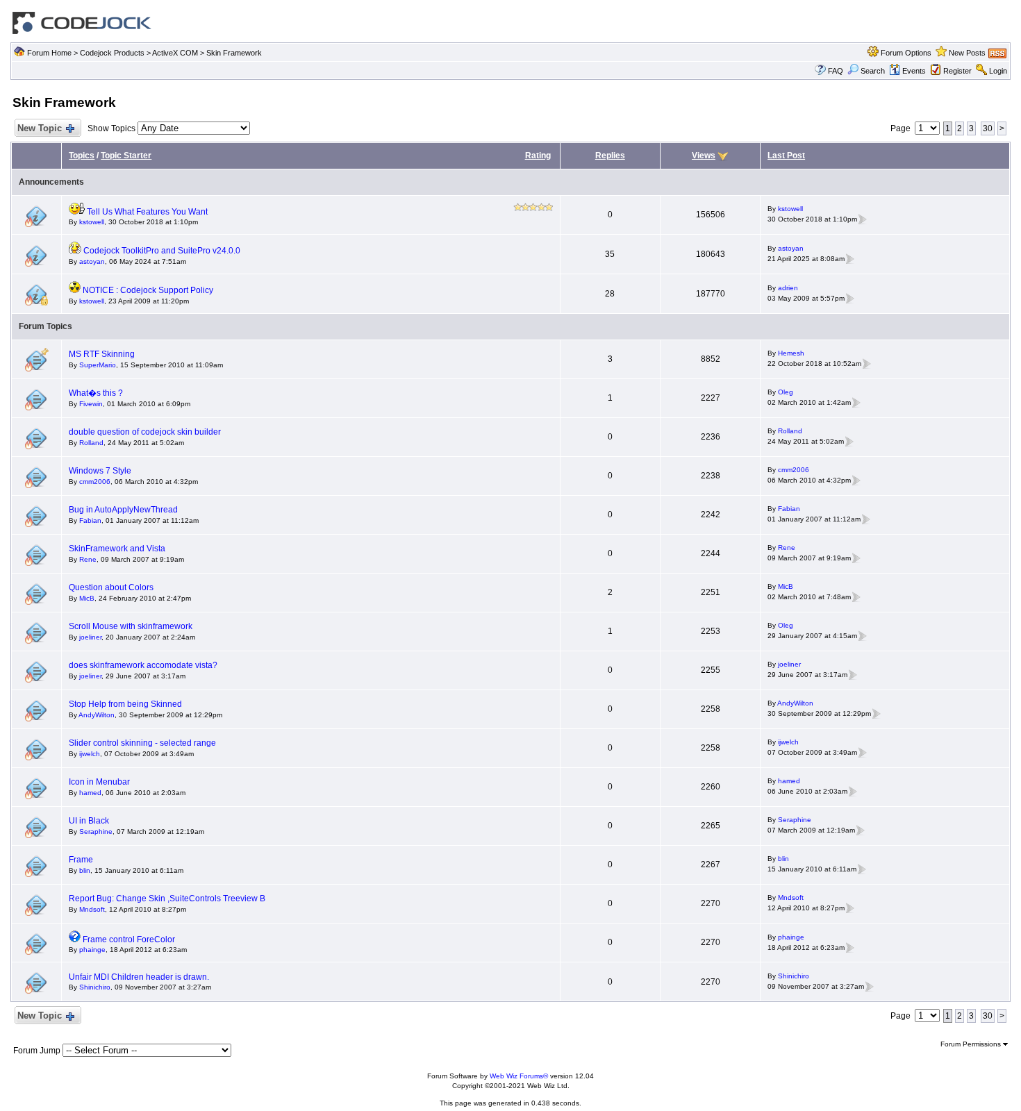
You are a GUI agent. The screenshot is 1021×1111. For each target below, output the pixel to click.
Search (873, 71)
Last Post (786, 155)
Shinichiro (94, 987)
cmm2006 (94, 481)
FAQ (835, 71)
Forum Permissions (971, 1044)
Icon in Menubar (99, 782)
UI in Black (89, 821)
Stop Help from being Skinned (125, 704)
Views (703, 155)
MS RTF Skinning (102, 354)
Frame (81, 859)
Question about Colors (111, 587)
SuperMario (97, 365)
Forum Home (49, 53)
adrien (788, 288)
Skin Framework (234, 53)
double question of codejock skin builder (145, 432)
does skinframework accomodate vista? (143, 665)
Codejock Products (112, 53)
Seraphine (96, 831)
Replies (610, 155)
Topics (81, 155)
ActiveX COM (175, 53)
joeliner (90, 637)
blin (84, 870)
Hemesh (791, 353)
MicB (86, 598)
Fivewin (91, 404)
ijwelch (89, 754)
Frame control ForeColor (129, 939)
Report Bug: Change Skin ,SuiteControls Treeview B (167, 898)
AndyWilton (96, 715)
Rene (88, 559)
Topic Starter (126, 155)
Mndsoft (92, 909)
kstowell (91, 222)
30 (988, 128)
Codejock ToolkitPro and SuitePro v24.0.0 (161, 251)
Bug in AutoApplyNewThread (123, 510)
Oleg (785, 392)
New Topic (40, 128)
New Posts (967, 53)
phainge (92, 949)
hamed (90, 792)
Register (957, 71)
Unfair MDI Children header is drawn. (139, 977)
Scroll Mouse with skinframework (130, 626)
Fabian (90, 520)
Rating (538, 155)
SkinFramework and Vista (117, 548)
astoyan (92, 261)
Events (914, 71)
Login (998, 71)
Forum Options (906, 53)
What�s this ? (96, 393)
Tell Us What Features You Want (147, 212)
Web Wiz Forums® (519, 1076)
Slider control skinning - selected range (142, 743)
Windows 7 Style (100, 471)
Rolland (91, 442)
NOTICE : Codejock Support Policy (148, 290)
